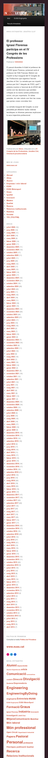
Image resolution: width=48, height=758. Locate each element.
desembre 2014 (13, 587)
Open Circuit (12, 732)
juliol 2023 (11, 320)
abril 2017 (11, 514)
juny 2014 (10, 598)
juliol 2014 (11, 596)
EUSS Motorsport (14, 189)
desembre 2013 (13, 607)
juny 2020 (10, 415)
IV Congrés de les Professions (22, 150)
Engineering (17, 687)
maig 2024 (11, 294)
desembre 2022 (13, 339)
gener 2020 (11, 430)
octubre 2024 (12, 283)
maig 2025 (11, 263)
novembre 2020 (13, 404)
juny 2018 (10, 477)
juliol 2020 (11, 413)
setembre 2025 (12, 255)
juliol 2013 (11, 618)
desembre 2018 (13, 463)
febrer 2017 (11, 520)
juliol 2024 (11, 289)
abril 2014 (11, 604)
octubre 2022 (12, 345)
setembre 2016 (12, 534)
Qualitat (10, 203)
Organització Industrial (26, 732)
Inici (8, 18)
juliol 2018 (11, 475)
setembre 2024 (12, 286)
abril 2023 (11, 328)
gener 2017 (11, 522)
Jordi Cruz (22, 715)
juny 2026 (10, 230)
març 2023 (11, 331)
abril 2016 (11, 545)
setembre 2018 (12, 472)
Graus (9, 192)
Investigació (12, 715)
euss (32, 698)
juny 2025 (10, 261)
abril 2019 (11, 452)
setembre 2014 (12, 593)
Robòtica (10, 211)
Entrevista (22, 698)
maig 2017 (11, 511)
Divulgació (31, 678)
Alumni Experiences (14, 670)
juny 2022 (10, 354)
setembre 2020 (12, 410)
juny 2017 (10, 508)
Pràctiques (11, 747)
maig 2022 (11, 356)
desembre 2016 (13, 525)
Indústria (24, 711)
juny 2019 (10, 446)
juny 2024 (10, 292)
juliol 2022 (11, 351)
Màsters (10, 200)
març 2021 (11, 393)
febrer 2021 (11, 396)
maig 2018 (11, 480)
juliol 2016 (11, 537)
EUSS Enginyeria (20, 18)
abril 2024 (11, 297)
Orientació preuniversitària (17, 153)
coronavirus (31, 674)
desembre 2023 (13, 308)
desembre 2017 (13, 494)
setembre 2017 (12, 503)
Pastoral (22, 736)
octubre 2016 (12, 531)
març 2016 (11, 548)
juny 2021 (10, 384)
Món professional (21, 727)
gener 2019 (11, 460)
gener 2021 (11, 399)
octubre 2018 (12, 469)
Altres (21, 149)
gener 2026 (11, 244)
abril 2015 (11, 576)
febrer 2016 (11, 551)
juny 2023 (10, 322)
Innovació (11, 197)
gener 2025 (11, 275)
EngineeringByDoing (22, 693)
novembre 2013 (13, 610)
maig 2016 (11, 542)
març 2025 (11, 269)
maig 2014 (11, 601)
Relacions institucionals (16, 209)
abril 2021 (11, 390)
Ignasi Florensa (12, 712)
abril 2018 (11, 483)
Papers (11, 736)
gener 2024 (11, 306)
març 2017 (11, 517)
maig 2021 (11, 387)
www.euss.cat (12, 165)
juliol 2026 (11, 227)
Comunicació (16, 673)
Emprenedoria (20, 683)
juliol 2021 (11, 382)
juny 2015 (10, 570)
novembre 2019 (13, 435)
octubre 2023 (12, 314)
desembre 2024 (13, 277)
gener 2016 (11, 553)
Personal (15, 742)
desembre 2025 (13, 247)
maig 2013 (11, 624)
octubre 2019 (12, 438)
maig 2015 (11, 573)
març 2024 (11, 300)
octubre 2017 (12, 500)
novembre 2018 (13, 466)
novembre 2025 (13, 249)
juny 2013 (10, 621)
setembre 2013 (12, 615)
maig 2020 (11, 418)
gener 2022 (11, 368)
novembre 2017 (13, 497)
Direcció (18, 679)
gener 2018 (11, 491)
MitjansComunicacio (18, 718)
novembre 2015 (13, 559)
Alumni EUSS (22, 666)
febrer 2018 (11, 489)
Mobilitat (34, 719)
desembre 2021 (13, 370)
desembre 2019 (13, 432)
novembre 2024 (13, 280)
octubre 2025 (12, 252)
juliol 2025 (11, 258)
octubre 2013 (12, 613)
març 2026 (11, 238)
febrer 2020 (11, 427)
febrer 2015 (11, 582)
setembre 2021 (12, 379)
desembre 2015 (13, 556)
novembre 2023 (13, 311)
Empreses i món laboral (16, 183)
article (24, 669)
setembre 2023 (12, 317)
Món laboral (13, 722)
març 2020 (11, 424)
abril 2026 (11, 235)
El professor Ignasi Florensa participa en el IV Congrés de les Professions (18, 49)
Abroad (10, 175)
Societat (10, 214)
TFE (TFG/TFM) (13, 217)
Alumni (10, 180)
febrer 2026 (11, 241)
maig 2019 (11, 449)
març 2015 (11, 579)
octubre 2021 (12, 376)
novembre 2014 (13, 590)
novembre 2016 (13, 528)
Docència (10, 683)
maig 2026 (11, 232)
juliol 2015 (11, 567)
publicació (21, 746)
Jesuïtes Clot (33, 151)
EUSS (9, 186)
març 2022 (11, 362)
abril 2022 (11, 359)
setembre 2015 (12, 565)
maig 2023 (11, 325)
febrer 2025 (11, 272)
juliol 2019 (11, 444)
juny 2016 (10, 539)
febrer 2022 (11, 365)
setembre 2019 (12, 441)
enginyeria (11, 698)
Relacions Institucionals (20, 755)
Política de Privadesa (28, 639)
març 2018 (11, 486)
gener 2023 (11, 337)
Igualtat (10, 194)
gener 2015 (11, 584)
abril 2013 (11, 627)
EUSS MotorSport (26, 702)
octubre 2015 (12, 562)
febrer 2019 (11, 458)
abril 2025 (11, 266)
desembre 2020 (13, 401)
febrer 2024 (11, 303)
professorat (28, 742)
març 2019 (11, 455)
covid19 (10, 679)
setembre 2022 (12, 348)
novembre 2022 (13, 342)
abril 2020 (11, 421)
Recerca (10, 206)
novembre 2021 (13, 373)
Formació (13, 707)
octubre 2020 (12, 407)
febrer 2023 (11, 334)
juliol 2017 (11, 505)
